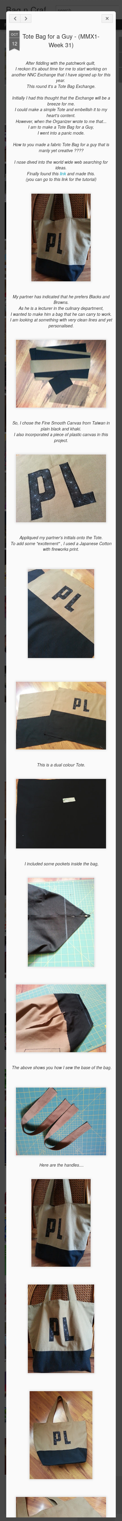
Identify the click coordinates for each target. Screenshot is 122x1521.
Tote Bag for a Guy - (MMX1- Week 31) (61, 40)
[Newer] (14, 18)
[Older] (25, 18)
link (63, 173)
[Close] (107, 18)
